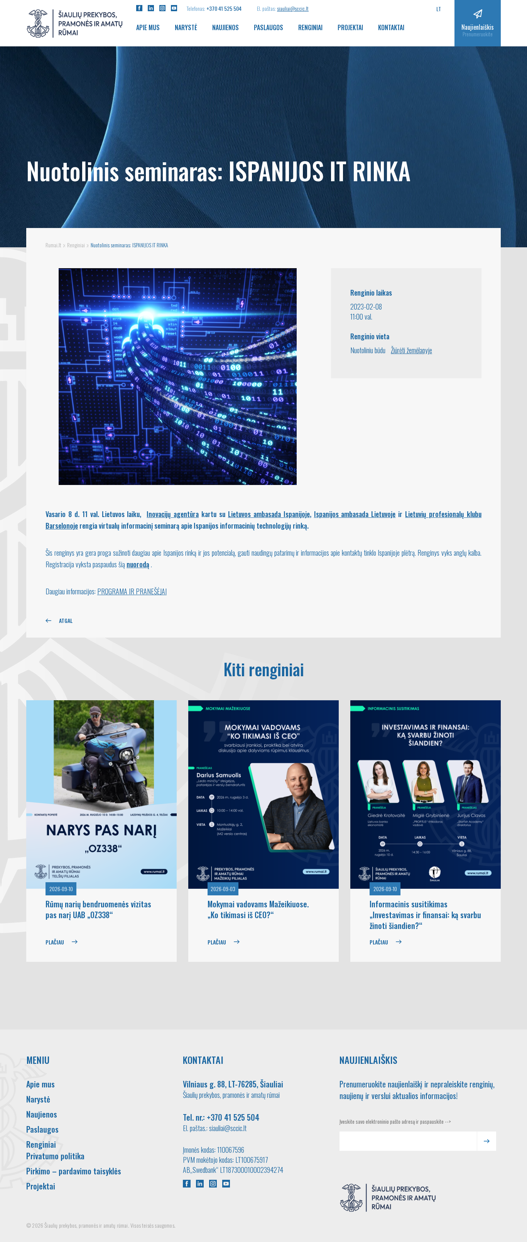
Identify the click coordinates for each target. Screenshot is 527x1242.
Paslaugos (268, 27)
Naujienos (225, 27)
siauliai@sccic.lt (293, 8)
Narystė (186, 27)
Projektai (350, 27)
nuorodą (138, 564)
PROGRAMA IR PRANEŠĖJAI (132, 591)
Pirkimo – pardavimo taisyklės (73, 1171)
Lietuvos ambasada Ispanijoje (269, 514)
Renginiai (310, 27)
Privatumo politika (55, 1156)
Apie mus (148, 27)
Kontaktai (391, 27)
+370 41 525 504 (224, 8)
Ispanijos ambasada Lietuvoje (355, 514)
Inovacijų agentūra (173, 514)
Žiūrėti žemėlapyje (411, 350)
